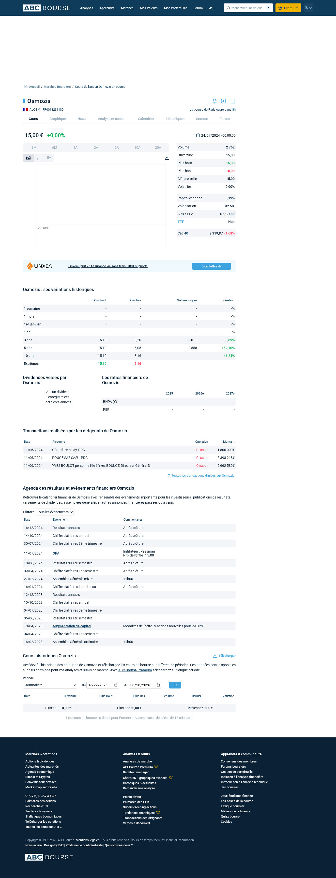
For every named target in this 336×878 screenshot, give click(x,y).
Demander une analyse (139, 788)
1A (75, 147)
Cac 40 (183, 233)
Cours (33, 119)
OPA (56, 553)
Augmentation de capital (72, 626)
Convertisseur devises (41, 782)
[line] (28, 158)
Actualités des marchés (42, 766)
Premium (291, 8)
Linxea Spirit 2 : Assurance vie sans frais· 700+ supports (108, 266)
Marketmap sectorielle (41, 787)
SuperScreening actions (140, 807)
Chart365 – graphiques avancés (145, 778)
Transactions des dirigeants (142, 818)
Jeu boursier (230, 787)
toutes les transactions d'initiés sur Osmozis (203, 475)
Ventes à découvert (136, 823)
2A (96, 147)
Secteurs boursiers (38, 811)
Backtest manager (136, 772)
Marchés (127, 8)
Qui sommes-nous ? (119, 845)
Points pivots (132, 797)
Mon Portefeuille (175, 8)
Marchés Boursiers (57, 86)
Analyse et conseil (112, 119)
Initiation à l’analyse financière (242, 777)
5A (117, 147)
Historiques (175, 119)
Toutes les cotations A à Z (43, 827)
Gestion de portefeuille (237, 772)
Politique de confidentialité (84, 845)
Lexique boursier (232, 806)
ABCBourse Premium (138, 767)
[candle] (49, 158)
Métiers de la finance (235, 811)
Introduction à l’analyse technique (244, 782)
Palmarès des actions (40, 801)
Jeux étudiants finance (237, 796)
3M (33, 147)
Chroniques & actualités (139, 783)
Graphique (57, 119)
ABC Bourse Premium (135, 670)
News (81, 119)
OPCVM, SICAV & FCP (40, 796)
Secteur (202, 119)
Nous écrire (33, 845)
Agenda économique (39, 772)
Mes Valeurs (149, 8)
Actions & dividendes (40, 761)
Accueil (34, 86)
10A (137, 147)
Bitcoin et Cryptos (37, 777)
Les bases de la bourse (237, 801)
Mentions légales (88, 840)
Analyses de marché (137, 761)
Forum (198, 8)
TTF (181, 222)
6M (54, 147)
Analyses (86, 8)
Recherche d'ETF (37, 806)
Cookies (226, 821)
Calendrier (146, 119)
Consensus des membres (239, 761)
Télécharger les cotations (43, 821)
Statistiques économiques (43, 816)
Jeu (211, 8)
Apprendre (107, 8)
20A (158, 147)
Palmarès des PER (136, 802)
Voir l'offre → (211, 266)
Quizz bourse (230, 816)
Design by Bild (53, 845)
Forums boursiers (233, 766)
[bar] (39, 158)
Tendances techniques (139, 813)
